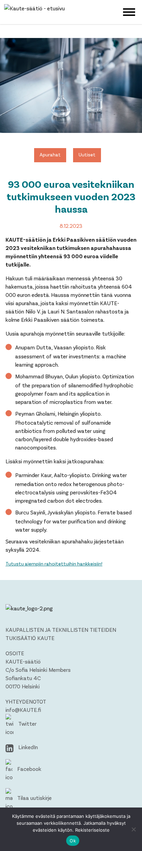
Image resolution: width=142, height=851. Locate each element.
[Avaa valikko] (129, 11)
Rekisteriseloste (92, 830)
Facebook (28, 768)
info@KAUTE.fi (23, 709)
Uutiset (87, 154)
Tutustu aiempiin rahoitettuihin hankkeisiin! (54, 564)
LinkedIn (27, 747)
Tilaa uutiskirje (34, 797)
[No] (133, 829)
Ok (73, 840)
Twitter (27, 723)
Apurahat (50, 154)
